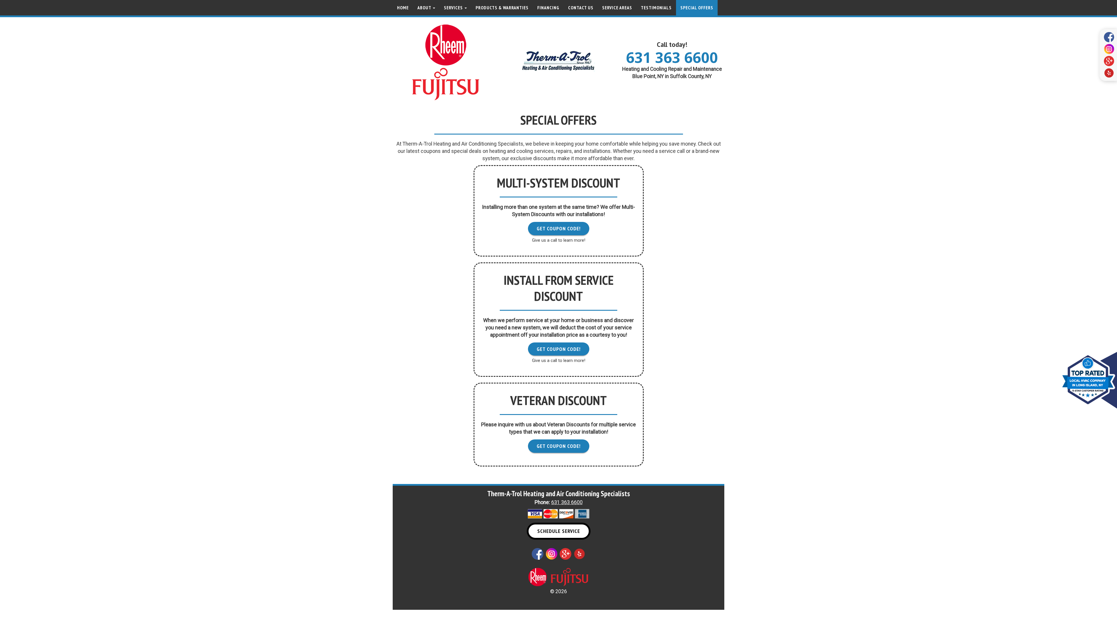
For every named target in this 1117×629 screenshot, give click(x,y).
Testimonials (656, 7)
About (424, 7)
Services (454, 7)
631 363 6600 (672, 57)
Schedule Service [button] (558, 531)
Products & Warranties (502, 7)
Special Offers (696, 7)
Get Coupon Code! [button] (559, 228)
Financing (548, 7)
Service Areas (617, 7)
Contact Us (580, 7)
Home (403, 7)
